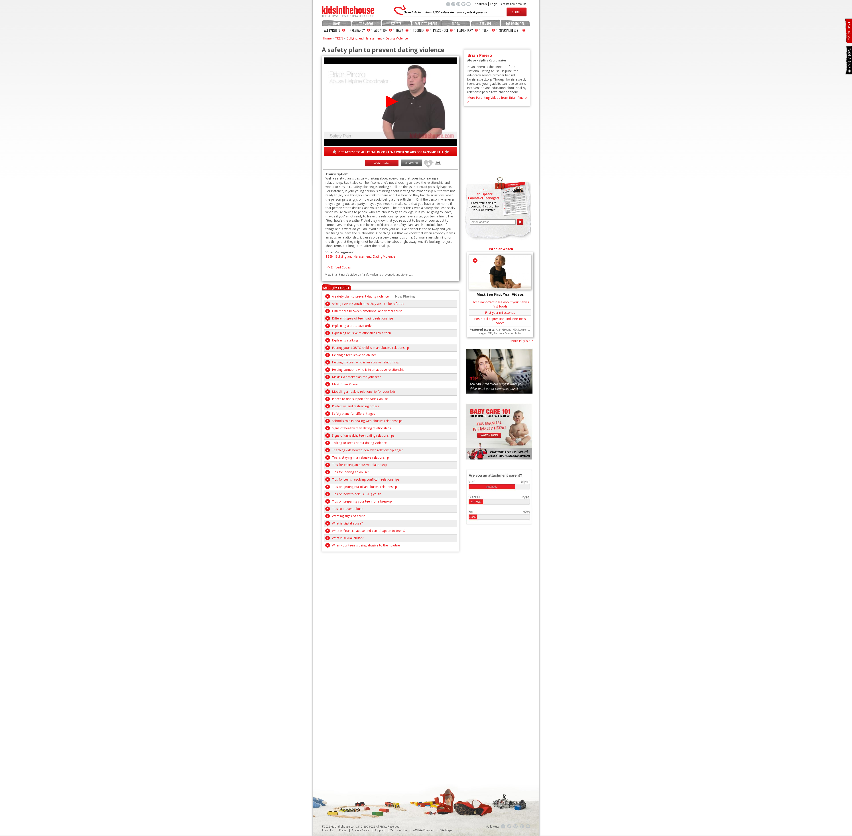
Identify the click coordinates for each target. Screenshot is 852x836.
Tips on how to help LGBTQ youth (356, 494)
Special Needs (508, 30)
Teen (485, 30)
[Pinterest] (515, 826)
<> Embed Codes (338, 267)
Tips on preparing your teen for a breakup (362, 501)
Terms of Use (398, 830)
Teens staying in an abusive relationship (360, 457)
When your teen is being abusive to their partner (366, 545)
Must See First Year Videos (500, 294)
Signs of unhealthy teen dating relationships (363, 435)
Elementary (465, 30)
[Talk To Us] (848, 41)
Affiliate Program (423, 830)
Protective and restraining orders (355, 406)
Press (342, 830)
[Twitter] (509, 826)
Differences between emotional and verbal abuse (367, 311)
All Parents (332, 30)
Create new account (513, 4)
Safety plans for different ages (353, 413)
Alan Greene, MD (506, 329)
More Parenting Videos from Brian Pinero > (497, 99)
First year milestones (500, 312)
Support (380, 830)
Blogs (456, 23)
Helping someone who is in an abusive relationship (368, 369)
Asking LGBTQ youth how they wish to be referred (368, 304)
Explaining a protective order (352, 325)
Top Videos (366, 23)
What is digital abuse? (347, 523)
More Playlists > (521, 341)
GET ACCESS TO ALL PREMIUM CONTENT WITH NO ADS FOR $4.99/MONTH (391, 152)
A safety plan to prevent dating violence (360, 296)
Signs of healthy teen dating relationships (361, 428)
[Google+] (522, 826)
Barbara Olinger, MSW (507, 333)
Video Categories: (339, 252)
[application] (390, 101)
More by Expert (336, 288)
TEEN (339, 38)
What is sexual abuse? (347, 538)
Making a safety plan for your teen (356, 377)
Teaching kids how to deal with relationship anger (367, 450)
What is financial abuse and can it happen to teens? (368, 530)
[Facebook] (503, 826)
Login (493, 4)
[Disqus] (390, 607)
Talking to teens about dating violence (359, 443)
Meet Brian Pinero (345, 384)
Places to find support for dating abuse (360, 399)
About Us (481, 4)
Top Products (515, 23)
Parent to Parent (426, 23)
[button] (390, 101)
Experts (396, 23)
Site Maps (446, 830)
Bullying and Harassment (364, 38)
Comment (411, 163)
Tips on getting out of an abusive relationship (364, 487)
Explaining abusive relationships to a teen (361, 333)
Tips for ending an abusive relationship (359, 465)
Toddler (418, 30)
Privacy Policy (360, 830)
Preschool (440, 30)
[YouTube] (528, 826)
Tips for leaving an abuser (350, 472)
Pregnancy (357, 30)
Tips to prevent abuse (347, 509)
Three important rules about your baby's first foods (500, 304)
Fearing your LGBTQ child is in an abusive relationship (370, 347)
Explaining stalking (345, 340)
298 (426, 162)
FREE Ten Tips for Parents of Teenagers (483, 194)
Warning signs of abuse (348, 516)
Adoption (380, 30)
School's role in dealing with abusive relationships (367, 421)
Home (336, 23)
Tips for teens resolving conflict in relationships (365, 479)
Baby (399, 30)
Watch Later (382, 163)
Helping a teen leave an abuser (354, 355)
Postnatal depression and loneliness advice (500, 321)
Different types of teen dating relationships (362, 318)
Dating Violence (396, 38)
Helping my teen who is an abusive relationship (365, 362)
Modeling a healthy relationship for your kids (364, 391)
